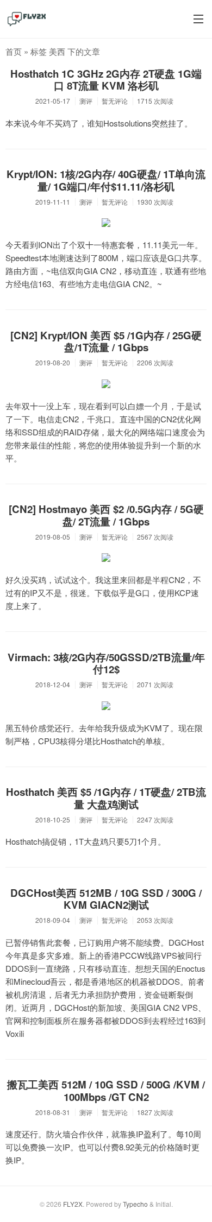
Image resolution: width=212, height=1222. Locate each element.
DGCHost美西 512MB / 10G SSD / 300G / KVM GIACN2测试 (106, 899)
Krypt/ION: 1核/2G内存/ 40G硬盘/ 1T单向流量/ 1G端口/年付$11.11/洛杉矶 (106, 180)
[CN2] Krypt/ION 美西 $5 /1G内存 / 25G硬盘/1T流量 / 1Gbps (106, 341)
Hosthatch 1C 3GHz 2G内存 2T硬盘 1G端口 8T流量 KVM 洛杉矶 (106, 79)
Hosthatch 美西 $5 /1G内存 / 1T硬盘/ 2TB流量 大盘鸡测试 (106, 798)
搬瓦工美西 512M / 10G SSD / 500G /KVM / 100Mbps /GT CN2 (106, 1090)
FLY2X (73, 1203)
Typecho (135, 1203)
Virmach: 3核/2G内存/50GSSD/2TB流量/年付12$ (106, 663)
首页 (13, 51)
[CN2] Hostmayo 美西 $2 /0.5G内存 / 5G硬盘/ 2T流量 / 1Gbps (106, 515)
